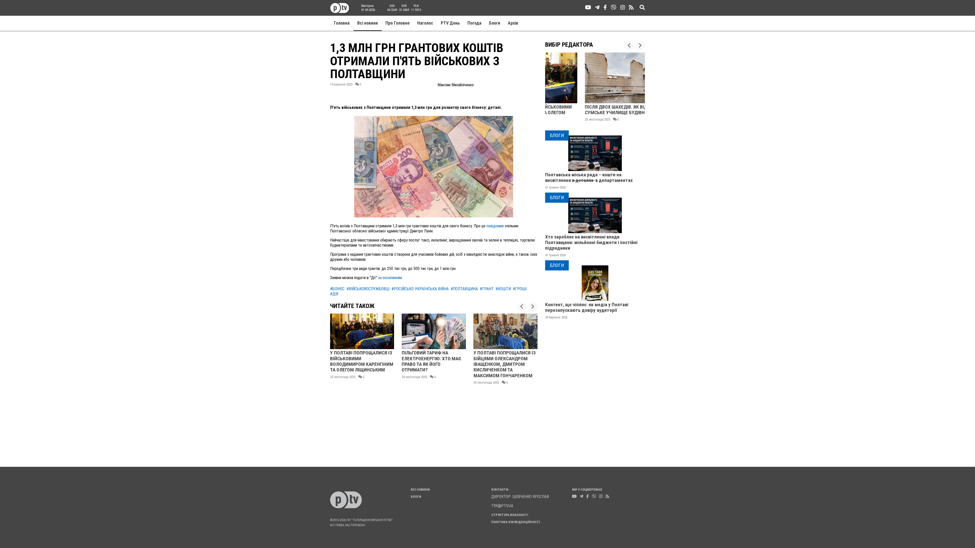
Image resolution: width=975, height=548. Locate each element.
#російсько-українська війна (420, 288)
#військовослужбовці (368, 288)
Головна (342, 23)
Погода (474, 23)
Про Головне (397, 23)
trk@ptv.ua (502, 505)
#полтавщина (464, 288)
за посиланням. (390, 277)
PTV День (450, 23)
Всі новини (367, 23)
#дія (334, 294)
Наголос (425, 23)
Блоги (494, 23)
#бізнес (337, 288)
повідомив (495, 226)
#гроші (520, 288)
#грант (487, 288)
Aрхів (513, 23)
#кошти (503, 288)
